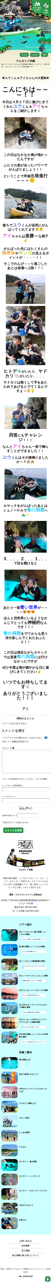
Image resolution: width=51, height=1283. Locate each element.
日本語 (24, 55)
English (35, 55)
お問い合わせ (25, 1241)
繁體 (44, 55)
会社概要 (25, 1245)
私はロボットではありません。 (17, 822)
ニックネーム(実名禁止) (12, 785)
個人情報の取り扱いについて (25, 1255)
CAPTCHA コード (9, 815)
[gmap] (32, 903)
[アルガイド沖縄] (25, 848)
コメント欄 (8, 748)
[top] (47, 1279)
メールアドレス (8, 796)
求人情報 (25, 1250)
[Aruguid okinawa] (9, 12)
